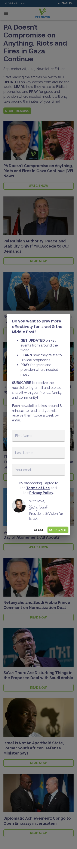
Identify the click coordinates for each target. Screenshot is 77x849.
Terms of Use (38, 488)
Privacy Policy (41, 493)
